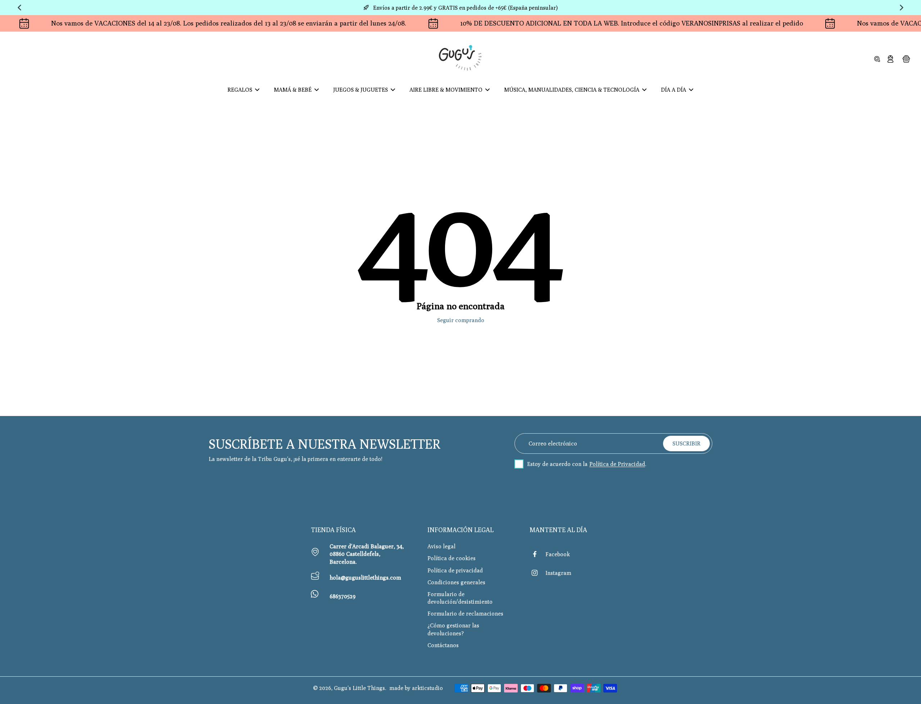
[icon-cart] (906, 58)
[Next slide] (901, 7)
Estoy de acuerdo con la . (586, 464)
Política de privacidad (455, 570)
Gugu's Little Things (359, 688)
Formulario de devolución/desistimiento (460, 598)
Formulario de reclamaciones (465, 613)
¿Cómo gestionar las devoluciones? (453, 629)
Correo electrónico (552, 443)
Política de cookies (451, 558)
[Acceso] (890, 58)
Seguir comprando (460, 320)
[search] (877, 58)
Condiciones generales (456, 582)
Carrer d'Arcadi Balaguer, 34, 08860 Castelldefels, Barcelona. (367, 553)
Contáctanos (443, 645)
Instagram (558, 573)
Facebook (557, 554)
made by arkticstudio (416, 688)
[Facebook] (537, 554)
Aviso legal (441, 546)
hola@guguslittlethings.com (365, 577)
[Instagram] (537, 573)
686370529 (342, 596)
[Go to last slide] (19, 7)
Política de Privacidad (617, 464)
